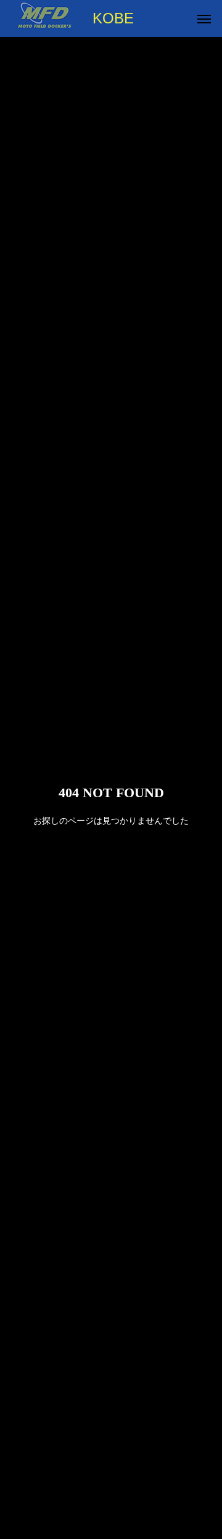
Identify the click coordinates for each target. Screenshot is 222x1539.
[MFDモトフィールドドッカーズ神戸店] (44, 18)
